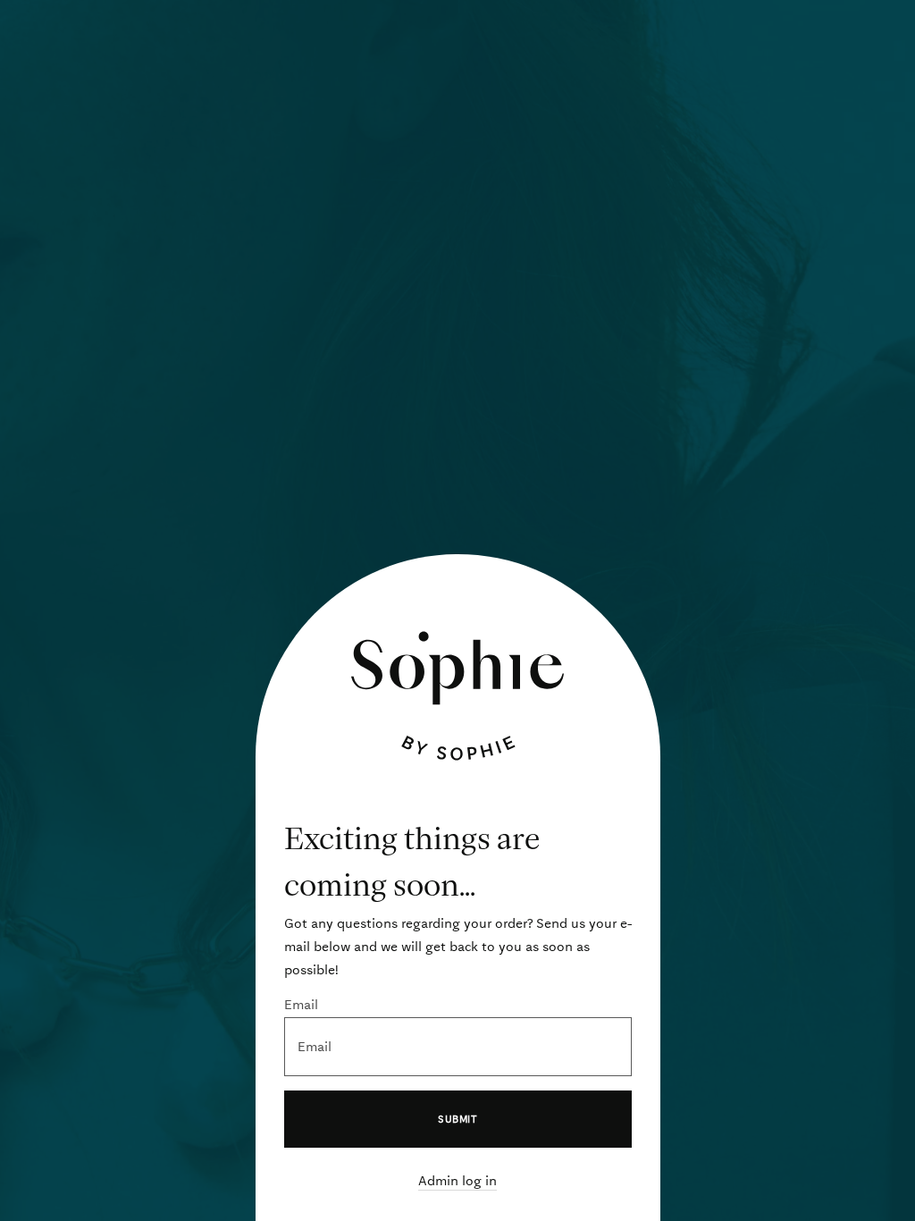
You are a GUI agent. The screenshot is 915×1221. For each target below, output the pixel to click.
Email (301, 1005)
